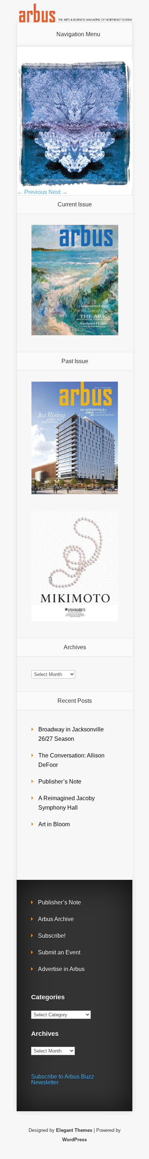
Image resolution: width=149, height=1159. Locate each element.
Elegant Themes (74, 1130)
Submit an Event (59, 952)
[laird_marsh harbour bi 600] (75, 186)
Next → (58, 192)
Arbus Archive (56, 919)
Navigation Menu (78, 34)
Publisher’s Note (59, 781)
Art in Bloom (54, 824)
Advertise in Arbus (61, 969)
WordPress (74, 1139)
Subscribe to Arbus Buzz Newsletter (62, 1079)
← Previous (32, 192)
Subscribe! (51, 936)
